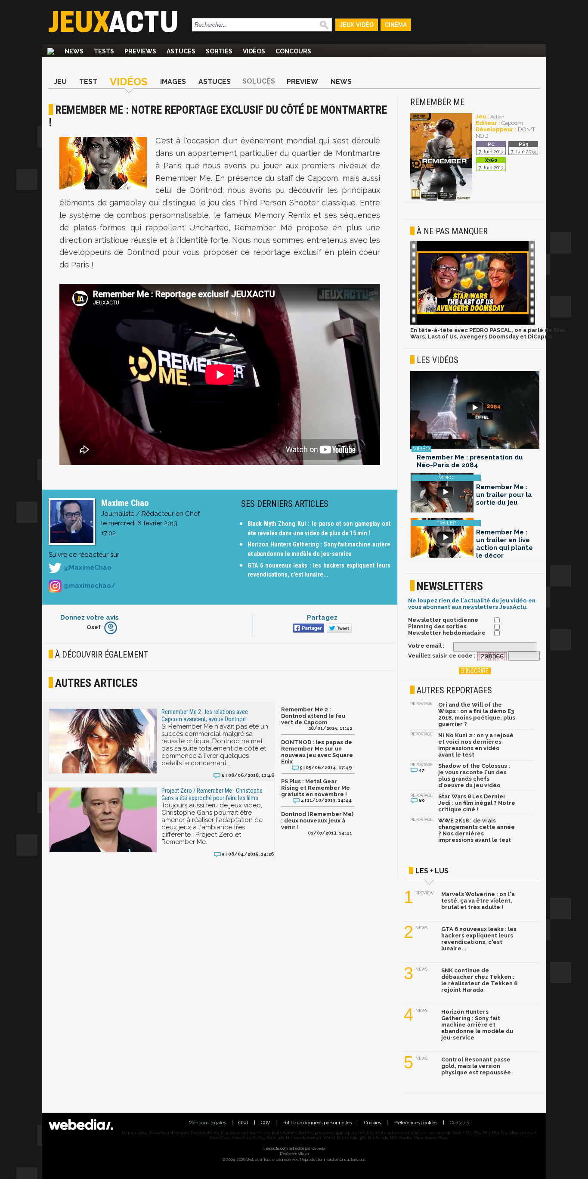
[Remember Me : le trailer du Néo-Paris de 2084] (474, 410)
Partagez (322, 617)
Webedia (318, 1148)
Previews (140, 51)
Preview (302, 82)
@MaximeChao (86, 567)
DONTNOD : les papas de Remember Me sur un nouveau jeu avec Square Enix (317, 752)
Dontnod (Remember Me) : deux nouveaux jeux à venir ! (317, 820)
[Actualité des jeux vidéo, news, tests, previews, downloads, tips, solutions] (50, 51)
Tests (104, 51)
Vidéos (254, 51)
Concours (293, 51)
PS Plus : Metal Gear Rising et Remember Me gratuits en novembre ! (315, 787)
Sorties (219, 51)
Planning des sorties (437, 626)
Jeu (60, 82)
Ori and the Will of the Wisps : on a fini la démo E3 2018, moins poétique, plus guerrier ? (476, 714)
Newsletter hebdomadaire (447, 633)
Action (497, 117)
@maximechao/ (88, 586)
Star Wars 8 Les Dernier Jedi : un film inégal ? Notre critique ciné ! (476, 803)
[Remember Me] (441, 199)
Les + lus (432, 871)
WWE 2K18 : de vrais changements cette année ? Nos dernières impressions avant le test (476, 830)
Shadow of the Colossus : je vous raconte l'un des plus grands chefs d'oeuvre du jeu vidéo (474, 775)
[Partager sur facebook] (308, 629)
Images (173, 82)
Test (88, 82)
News (74, 51)
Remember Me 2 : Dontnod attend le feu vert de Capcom (313, 716)
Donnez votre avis (89, 617)
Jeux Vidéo (357, 25)
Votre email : (426, 645)
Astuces (181, 51)
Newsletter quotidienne (443, 620)
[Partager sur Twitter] (338, 629)
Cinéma (396, 25)
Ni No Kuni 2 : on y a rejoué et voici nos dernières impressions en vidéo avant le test (476, 745)
